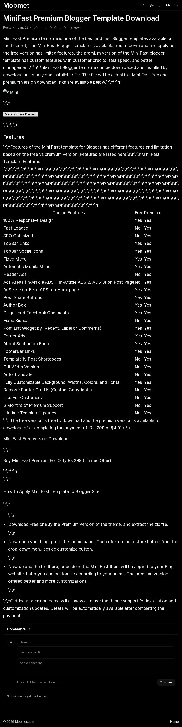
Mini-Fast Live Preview (20, 114)
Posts (7, 27)
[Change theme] (151, 5)
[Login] (160, 5)
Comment (166, 682)
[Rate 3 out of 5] (55, 27)
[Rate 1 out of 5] (46, 27)
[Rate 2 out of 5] (50, 27)
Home (174, 721)
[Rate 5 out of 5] (64, 27)
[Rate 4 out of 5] (60, 27)
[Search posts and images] (143, 5)
